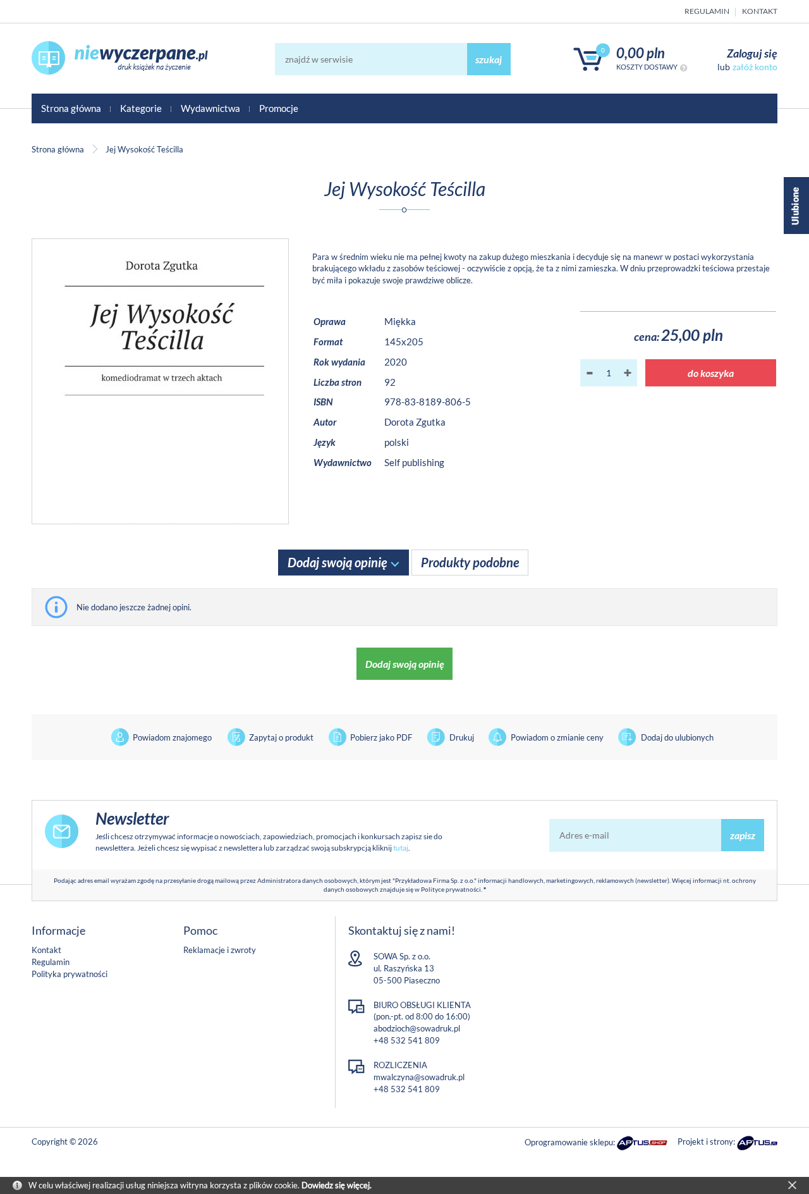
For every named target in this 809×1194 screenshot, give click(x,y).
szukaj (488, 59)
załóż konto (755, 66)
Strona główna (71, 108)
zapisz (742, 835)
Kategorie (141, 108)
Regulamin (706, 11)
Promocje (278, 108)
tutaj (400, 847)
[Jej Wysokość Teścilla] (160, 381)
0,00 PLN (640, 52)
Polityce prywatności (451, 889)
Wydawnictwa (210, 108)
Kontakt (759, 11)
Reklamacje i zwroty (219, 950)
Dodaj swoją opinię (404, 664)
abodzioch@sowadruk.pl (417, 1028)
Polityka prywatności (69, 974)
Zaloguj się (752, 53)
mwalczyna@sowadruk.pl (419, 1077)
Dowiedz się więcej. (336, 1185)
